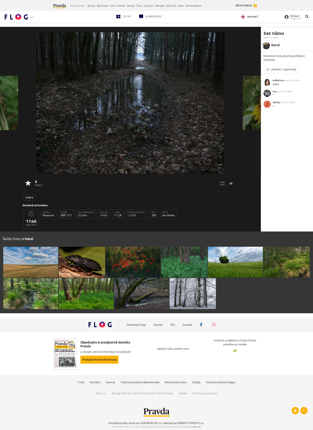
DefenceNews (193, 6)
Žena (139, 6)
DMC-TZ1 (66, 213)
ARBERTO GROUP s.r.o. (191, 423)
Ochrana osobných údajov (220, 382)
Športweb (102, 6)
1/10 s (104, 213)
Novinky (158, 324)
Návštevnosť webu (176, 382)
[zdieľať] (231, 183)
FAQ (172, 324)
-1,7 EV (136, 213)
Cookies (182, 393)
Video (181, 6)
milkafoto (278, 80)
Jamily (276, 102)
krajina (29, 197)
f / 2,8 (117, 213)
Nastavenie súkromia (205, 393)
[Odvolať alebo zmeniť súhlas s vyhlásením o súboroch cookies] (295, 410)
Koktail (121, 6)
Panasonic (48, 213)
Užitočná (171, 6)
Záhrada (159, 6)
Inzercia (110, 382)
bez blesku (168, 213)
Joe (274, 91)
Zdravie (130, 6)
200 (154, 213)
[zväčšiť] (222, 183)
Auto (112, 6)
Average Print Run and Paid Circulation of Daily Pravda (142, 393)
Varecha (148, 6)
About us (100, 393)
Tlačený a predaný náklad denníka (139, 382)
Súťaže (196, 382)
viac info (197, 426)
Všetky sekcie (243, 5)
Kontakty (95, 382)
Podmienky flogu (136, 324)
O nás (81, 382)
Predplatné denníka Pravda (99, 359)
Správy (91, 6)
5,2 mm (86, 213)
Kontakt (187, 324)
